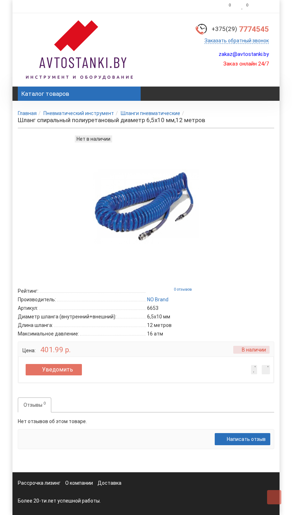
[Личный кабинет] (263, 6)
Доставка (109, 483)
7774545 (240, 29)
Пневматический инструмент (78, 113)
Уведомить (57, 369)
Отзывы (35, 404)
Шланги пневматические (150, 113)
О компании (79, 483)
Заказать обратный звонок (236, 40)
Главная (27, 113)
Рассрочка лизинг (39, 483)
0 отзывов (183, 289)
